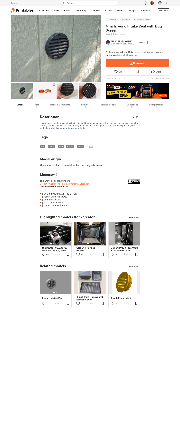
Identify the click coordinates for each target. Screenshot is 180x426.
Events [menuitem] (120, 10)
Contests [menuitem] (96, 10)
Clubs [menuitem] (67, 10)
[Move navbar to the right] (153, 10)
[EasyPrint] (145, 3)
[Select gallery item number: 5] (60, 243)
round (51, 146)
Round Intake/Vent (52, 298)
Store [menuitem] (56, 10)
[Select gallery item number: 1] (51, 243)
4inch (80, 146)
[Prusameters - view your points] (152, 3)
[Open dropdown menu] (166, 25)
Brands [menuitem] (108, 10)
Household (126, 19)
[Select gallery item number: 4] (58, 243)
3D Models (113, 19)
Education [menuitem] (145, 10)
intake (70, 146)
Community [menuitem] (80, 10)
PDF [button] (137, 116)
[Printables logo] (22, 10)
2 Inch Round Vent (121, 298)
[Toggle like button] (43, 254)
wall (42, 146)
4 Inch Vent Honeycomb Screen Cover (90, 298)
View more (134, 217)
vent (61, 146)
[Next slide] (98, 91)
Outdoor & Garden (143, 19)
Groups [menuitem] (132, 10)
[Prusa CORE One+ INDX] (137, 91)
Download (138, 63)
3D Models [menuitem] (44, 10)
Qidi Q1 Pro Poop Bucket (85, 249)
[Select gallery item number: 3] (55, 243)
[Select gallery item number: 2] (53, 243)
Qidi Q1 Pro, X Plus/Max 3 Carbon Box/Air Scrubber (124, 249)
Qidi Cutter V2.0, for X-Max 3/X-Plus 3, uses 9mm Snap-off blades (55, 249)
